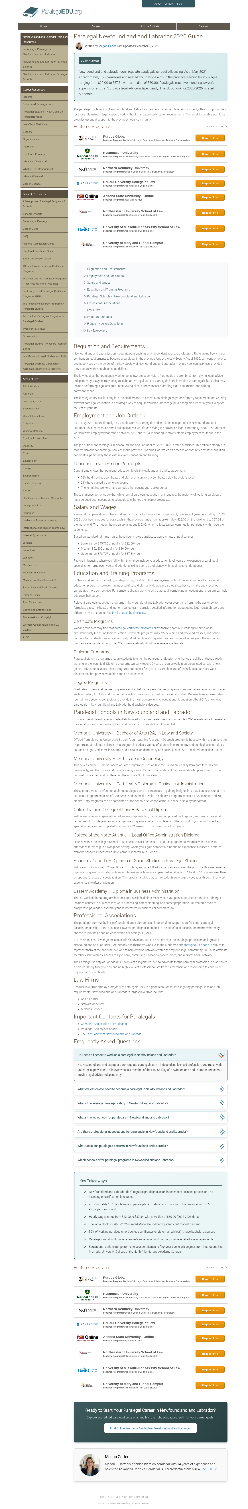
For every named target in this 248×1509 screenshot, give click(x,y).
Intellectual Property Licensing (40, 520)
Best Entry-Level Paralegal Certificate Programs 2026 (44, 294)
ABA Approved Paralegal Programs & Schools (44, 204)
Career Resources (34, 89)
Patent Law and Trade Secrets (40, 587)
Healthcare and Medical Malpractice (43, 498)
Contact (169, 3)
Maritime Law (30, 565)
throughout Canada (196, 945)
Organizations (31, 139)
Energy (27, 468)
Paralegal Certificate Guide (38, 251)
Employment (30, 460)
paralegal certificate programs (134, 628)
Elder (26, 453)
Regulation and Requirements (106, 269)
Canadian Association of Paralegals (104, 1024)
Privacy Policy (127, 1496)
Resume (27, 96)
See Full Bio (209, 1469)
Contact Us (113, 1496)
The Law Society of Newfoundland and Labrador (111, 1034)
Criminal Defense (33, 430)
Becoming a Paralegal (35, 221)
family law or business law (129, 613)
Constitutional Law (33, 416)
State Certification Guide (37, 258)
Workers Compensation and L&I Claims (41, 627)
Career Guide (30, 228)
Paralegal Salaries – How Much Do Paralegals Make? (43, 114)
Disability (28, 445)
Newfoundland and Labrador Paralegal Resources (45, 39)
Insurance (28, 512)
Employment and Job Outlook (106, 276)
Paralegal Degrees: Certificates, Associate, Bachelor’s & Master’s (42, 366)
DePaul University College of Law (129, 182)
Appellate (28, 393)
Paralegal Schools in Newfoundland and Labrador (119, 296)
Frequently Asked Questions (105, 323)
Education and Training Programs (108, 289)
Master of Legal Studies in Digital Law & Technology (148, 172)
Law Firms (93, 310)
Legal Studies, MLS (133, 200)
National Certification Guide (38, 243)
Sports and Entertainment (37, 609)
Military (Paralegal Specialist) (39, 580)
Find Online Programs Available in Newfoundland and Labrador (150, 1428)
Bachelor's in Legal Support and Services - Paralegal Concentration (156, 140)
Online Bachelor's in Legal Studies (140, 246)
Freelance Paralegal (34, 154)
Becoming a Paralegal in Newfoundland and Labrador (39, 52)
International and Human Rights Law (44, 527)
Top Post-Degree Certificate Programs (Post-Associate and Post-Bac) (45, 281)
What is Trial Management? (38, 168)
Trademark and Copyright (37, 617)
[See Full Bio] (219, 1469)
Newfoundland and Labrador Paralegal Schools (45, 77)
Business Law (31, 408)
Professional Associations (103, 303)
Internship (28, 146)
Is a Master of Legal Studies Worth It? (44, 356)
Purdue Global (114, 136)
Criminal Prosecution (35, 438)
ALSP (26, 637)
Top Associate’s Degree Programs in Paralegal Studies (43, 306)
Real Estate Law (32, 602)
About (157, 3)
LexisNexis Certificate (35, 124)
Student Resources (34, 194)
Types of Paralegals (34, 328)
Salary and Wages (98, 282)
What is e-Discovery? (35, 161)
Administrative (31, 386)
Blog (179, 3)
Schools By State (149, 26)
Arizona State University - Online (128, 196)
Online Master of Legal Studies (138, 186)
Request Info (210, 138)
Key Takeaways (97, 330)
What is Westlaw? (33, 176)
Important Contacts (99, 317)
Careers (96, 26)
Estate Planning (32, 483)
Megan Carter (107, 46)
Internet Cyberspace (34, 535)
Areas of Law (30, 379)
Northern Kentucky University (126, 168)
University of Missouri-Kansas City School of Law (141, 227)
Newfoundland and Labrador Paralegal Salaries (45, 64)
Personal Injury (31, 594)
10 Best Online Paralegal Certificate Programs (43, 269)
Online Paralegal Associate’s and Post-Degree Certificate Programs (156, 156)
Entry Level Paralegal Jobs (38, 104)
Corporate (28, 423)
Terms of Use (142, 1496)
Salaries (203, 26)
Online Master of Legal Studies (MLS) (141, 215)
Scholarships (30, 336)
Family (27, 490)
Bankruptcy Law (32, 401)
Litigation (28, 557)
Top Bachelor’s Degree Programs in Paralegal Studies (43, 319)
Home (43, 26)
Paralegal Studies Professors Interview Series (45, 346)
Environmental (31, 475)
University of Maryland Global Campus (133, 243)
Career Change (32, 183)
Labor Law (29, 550)
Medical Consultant (34, 572)
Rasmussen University (120, 153)
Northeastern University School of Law (133, 211)
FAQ (25, 236)
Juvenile (27, 542)
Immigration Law (32, 505)
